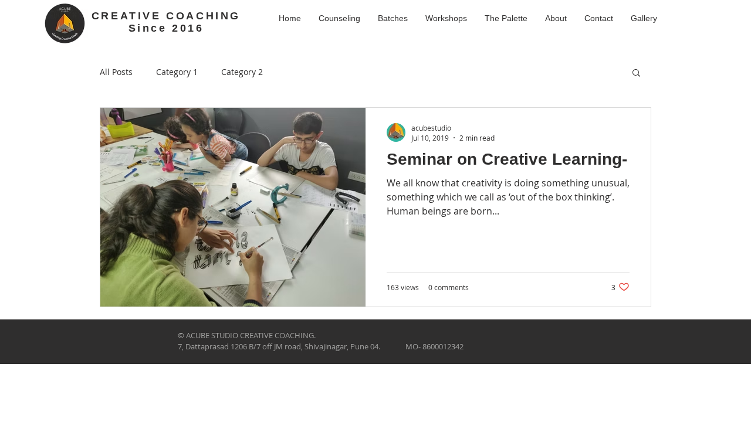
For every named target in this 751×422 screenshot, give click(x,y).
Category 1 (177, 71)
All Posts (116, 71)
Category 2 (242, 71)
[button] (636, 73)
